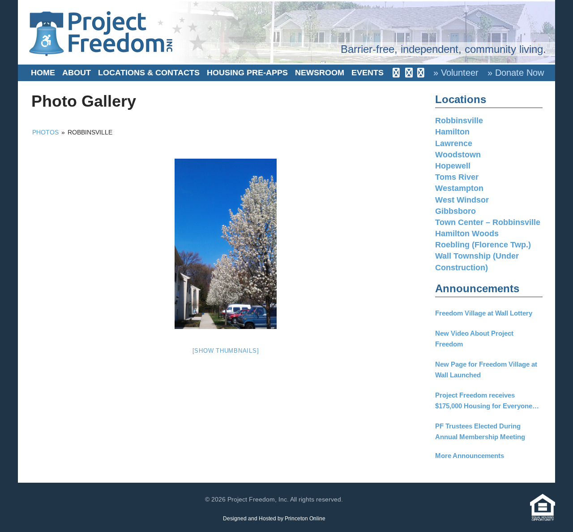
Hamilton (452, 131)
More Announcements (469, 455)
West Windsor (462, 199)
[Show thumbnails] (225, 350)
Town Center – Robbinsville (487, 222)
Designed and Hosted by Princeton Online (274, 518)
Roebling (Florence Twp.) (483, 244)
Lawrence (453, 143)
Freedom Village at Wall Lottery (483, 313)
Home (43, 72)
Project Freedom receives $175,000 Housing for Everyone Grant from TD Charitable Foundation (483, 401)
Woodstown (458, 154)
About (76, 72)
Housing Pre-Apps (247, 72)
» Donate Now (515, 73)
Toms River (457, 177)
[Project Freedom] (100, 33)
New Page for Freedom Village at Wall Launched (486, 369)
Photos (45, 132)
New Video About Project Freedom (474, 338)
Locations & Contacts (149, 72)
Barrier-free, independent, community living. (443, 49)
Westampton (459, 188)
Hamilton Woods (467, 233)
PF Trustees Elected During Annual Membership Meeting (480, 431)
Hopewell (452, 165)
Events (367, 72)
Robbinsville (459, 120)
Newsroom (319, 72)
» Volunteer (456, 73)
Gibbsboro (455, 211)
